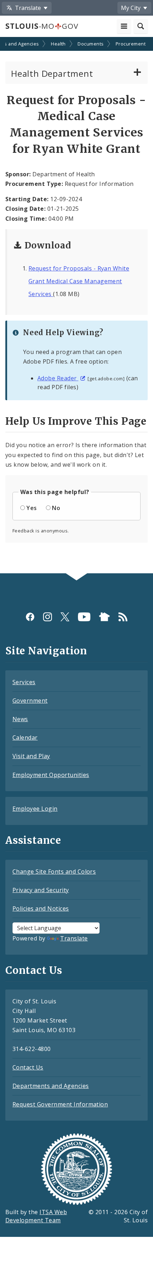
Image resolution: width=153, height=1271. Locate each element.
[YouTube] (84, 616)
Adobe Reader (57, 378)
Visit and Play (31, 756)
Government (30, 700)
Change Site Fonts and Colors (54, 871)
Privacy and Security (40, 890)
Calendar (25, 737)
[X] (64, 616)
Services (24, 682)
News (20, 719)
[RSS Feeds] (122, 616)
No (56, 508)
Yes (31, 508)
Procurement (131, 44)
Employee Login (35, 809)
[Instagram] (47, 616)
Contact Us (27, 1067)
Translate (74, 938)
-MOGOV (41, 26)
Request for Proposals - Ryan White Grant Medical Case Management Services (78, 281)
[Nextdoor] (104, 616)
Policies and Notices (40, 908)
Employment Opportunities (50, 775)
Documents (91, 44)
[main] (76, 306)
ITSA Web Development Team (36, 1216)
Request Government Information (60, 1104)
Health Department (52, 73)
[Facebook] (30, 616)
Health (58, 44)
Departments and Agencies (50, 1086)
